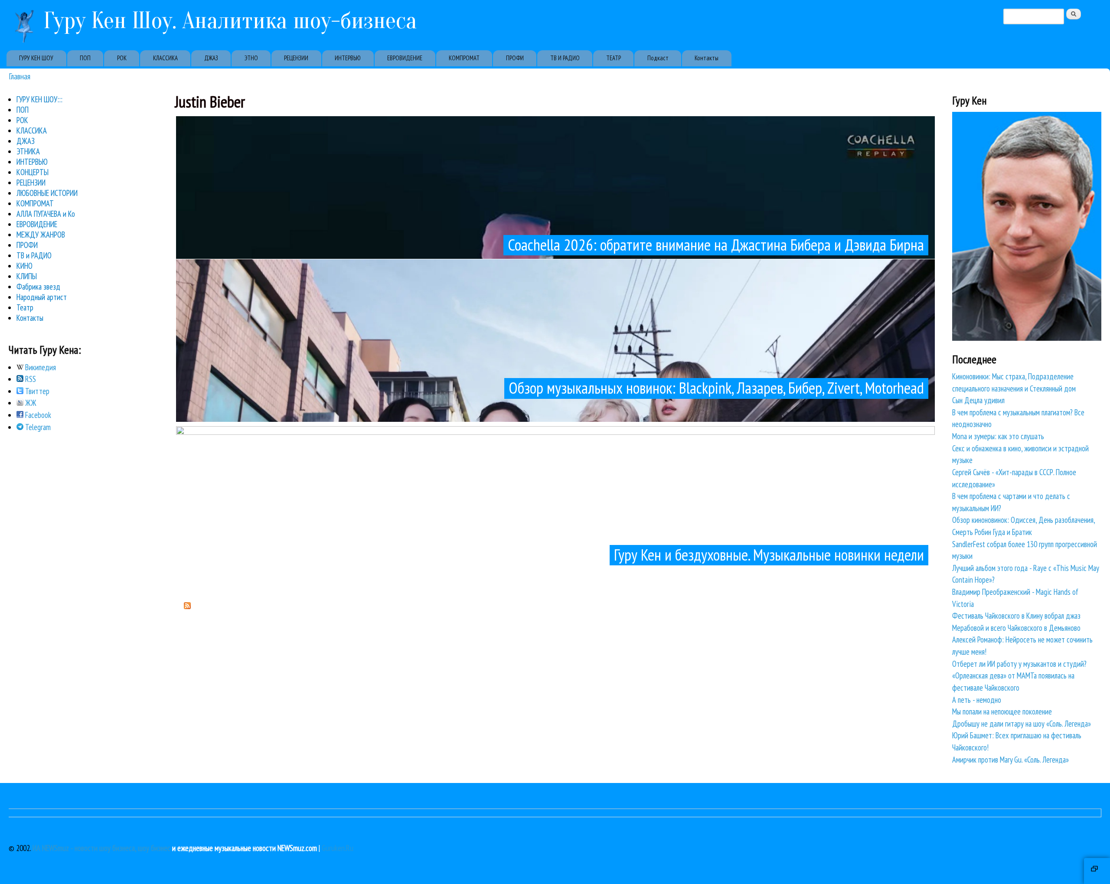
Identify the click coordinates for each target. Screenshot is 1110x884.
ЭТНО (251, 58)
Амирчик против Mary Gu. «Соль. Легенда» (1010, 759)
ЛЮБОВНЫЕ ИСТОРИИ (47, 193)
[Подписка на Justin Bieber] (187, 606)
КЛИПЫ (26, 276)
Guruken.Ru (337, 848)
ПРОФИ (515, 58)
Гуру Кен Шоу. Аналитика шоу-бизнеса (230, 20)
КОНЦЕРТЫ (32, 172)
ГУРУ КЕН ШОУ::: (39, 99)
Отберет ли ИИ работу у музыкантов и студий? (1019, 664)
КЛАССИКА (165, 58)
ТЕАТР (613, 58)
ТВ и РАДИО (34, 255)
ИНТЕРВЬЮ (348, 58)
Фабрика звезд (38, 286)
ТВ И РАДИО (565, 58)
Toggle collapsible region (1097, 871)
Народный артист (41, 297)
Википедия (39, 367)
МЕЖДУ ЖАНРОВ (40, 234)
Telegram (37, 427)
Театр (24, 307)
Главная (19, 76)
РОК (122, 58)
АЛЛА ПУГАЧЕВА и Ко (45, 214)
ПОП (85, 58)
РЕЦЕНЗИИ (296, 58)
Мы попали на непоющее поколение (1002, 711)
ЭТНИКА (28, 151)
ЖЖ (29, 403)
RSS (29, 379)
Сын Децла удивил (978, 400)
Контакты (706, 58)
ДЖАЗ (211, 58)
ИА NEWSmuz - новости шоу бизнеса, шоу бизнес (101, 848)
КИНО (24, 266)
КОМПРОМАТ (464, 58)
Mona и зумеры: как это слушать (998, 436)
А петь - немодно (976, 700)
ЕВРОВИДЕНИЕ (404, 58)
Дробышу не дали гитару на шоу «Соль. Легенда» (1021, 723)
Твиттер (36, 391)
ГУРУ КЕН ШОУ (36, 58)
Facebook (37, 415)
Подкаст (658, 58)
